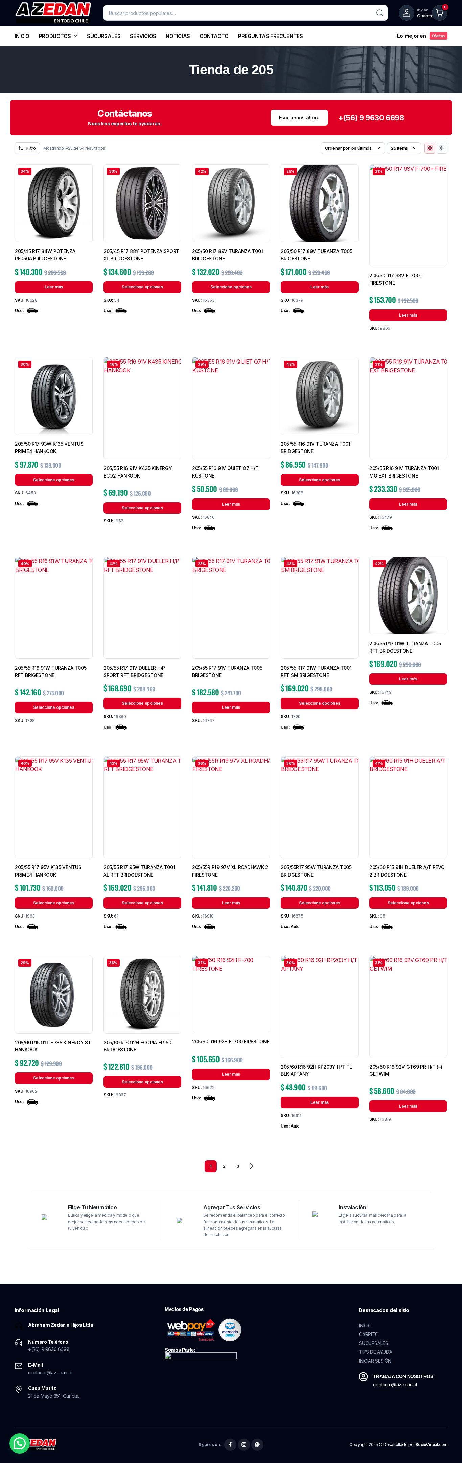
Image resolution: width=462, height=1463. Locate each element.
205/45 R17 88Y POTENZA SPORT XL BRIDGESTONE (141, 254)
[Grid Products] (429, 148)
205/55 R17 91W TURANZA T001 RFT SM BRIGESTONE (316, 671)
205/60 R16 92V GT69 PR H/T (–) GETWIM (405, 1070)
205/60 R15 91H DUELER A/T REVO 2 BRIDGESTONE (407, 871)
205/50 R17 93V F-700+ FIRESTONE (396, 279)
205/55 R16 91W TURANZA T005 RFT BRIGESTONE (50, 671)
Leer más (54, 286)
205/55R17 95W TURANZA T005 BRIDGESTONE (316, 871)
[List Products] (442, 148)
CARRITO (368, 1334)
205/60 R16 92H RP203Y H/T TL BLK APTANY (316, 1070)
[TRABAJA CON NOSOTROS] (363, 1376)
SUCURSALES (103, 36)
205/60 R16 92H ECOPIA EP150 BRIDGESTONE (137, 1046)
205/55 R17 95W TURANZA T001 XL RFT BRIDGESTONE (139, 871)
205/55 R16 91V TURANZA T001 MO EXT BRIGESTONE (404, 472)
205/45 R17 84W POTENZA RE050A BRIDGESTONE (45, 254)
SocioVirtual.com (431, 1444)
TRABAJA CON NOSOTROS (403, 1376)
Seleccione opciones (142, 286)
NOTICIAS (178, 36)
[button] (19, 1443)
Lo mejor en (421, 35)
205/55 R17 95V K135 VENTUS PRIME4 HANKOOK (48, 871)
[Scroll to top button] (446, 1447)
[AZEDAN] (53, 13)
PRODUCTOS (55, 36)
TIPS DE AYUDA (375, 1352)
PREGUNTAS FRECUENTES (270, 36)
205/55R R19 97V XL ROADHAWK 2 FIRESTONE (230, 871)
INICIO (22, 36)
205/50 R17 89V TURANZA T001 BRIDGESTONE (227, 254)
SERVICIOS (143, 36)
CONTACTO (214, 36)
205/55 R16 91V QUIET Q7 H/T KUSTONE (225, 472)
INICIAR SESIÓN (375, 1361)
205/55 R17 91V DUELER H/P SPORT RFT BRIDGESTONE (134, 671)
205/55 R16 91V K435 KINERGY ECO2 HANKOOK (137, 472)
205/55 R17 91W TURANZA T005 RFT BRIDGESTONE (405, 647)
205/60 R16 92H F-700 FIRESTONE (231, 1041)
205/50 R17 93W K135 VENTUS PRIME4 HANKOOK (49, 447)
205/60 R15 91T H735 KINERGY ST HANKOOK (53, 1046)
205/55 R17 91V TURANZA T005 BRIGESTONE (227, 671)
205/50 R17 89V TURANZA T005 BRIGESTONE (316, 254)
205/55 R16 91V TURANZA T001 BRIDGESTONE (315, 447)
